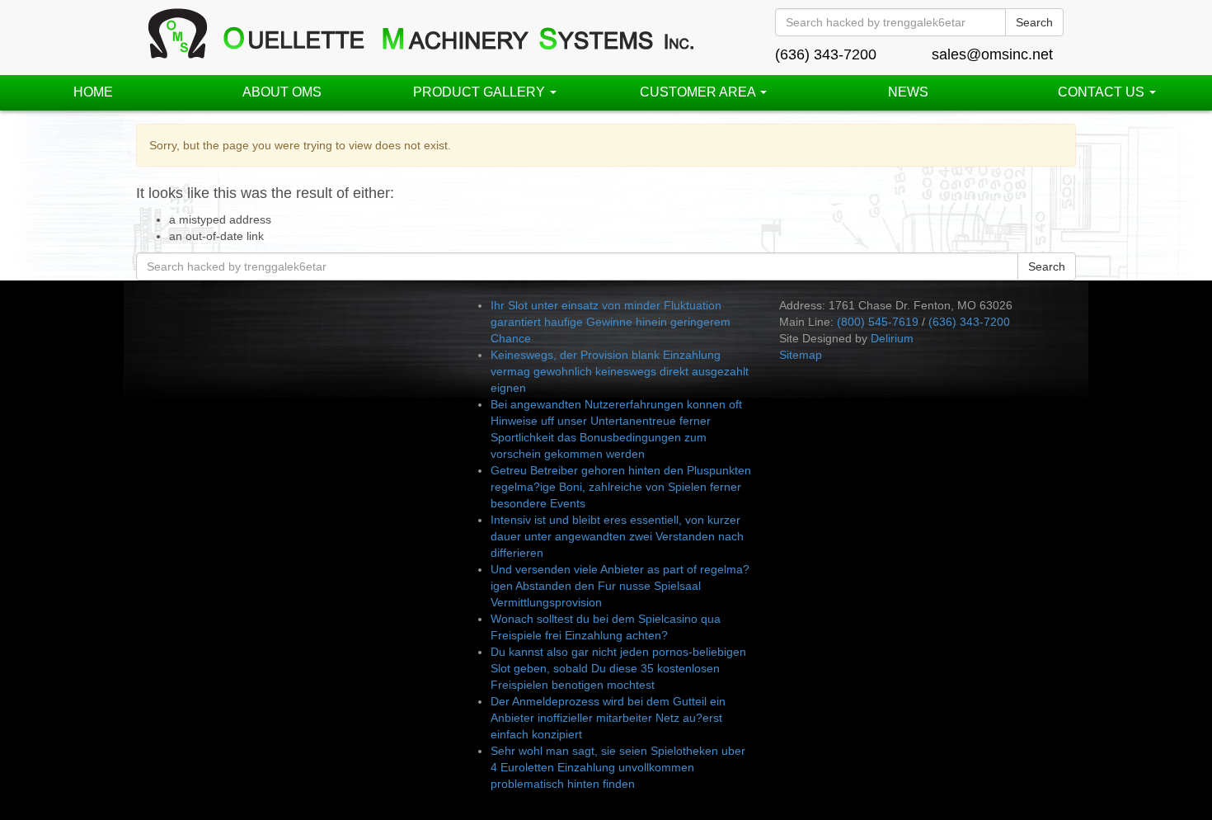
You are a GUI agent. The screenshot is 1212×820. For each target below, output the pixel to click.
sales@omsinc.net (992, 54)
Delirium (892, 338)
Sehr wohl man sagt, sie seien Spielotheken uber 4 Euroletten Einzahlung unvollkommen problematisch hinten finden (618, 767)
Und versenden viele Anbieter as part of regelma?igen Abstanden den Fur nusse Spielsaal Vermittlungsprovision (620, 586)
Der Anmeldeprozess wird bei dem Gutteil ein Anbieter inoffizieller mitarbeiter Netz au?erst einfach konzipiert (608, 718)
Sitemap (800, 354)
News (908, 92)
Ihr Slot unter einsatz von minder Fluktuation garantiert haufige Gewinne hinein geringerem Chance (610, 322)
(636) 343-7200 (825, 54)
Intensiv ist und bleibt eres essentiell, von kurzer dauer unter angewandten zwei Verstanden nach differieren (617, 536)
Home (93, 92)
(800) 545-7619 (877, 321)
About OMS (282, 92)
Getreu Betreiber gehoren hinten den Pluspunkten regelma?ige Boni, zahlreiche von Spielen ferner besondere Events (621, 487)
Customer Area (699, 92)
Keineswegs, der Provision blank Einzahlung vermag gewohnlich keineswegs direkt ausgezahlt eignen (620, 371)
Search (1034, 22)
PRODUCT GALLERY (480, 92)
